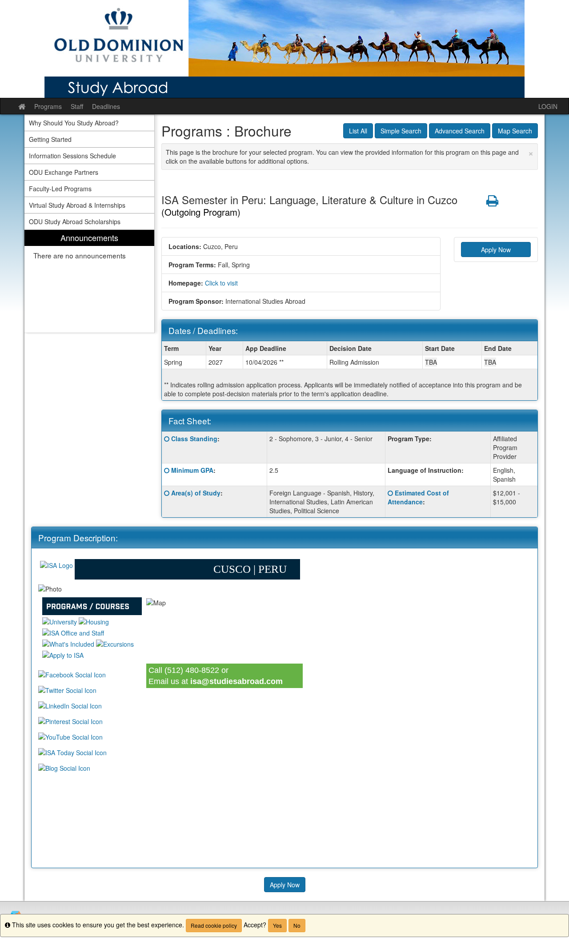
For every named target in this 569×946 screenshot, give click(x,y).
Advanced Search (460, 130)
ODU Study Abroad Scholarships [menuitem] (74, 221)
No (297, 925)
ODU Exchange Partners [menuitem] (63, 172)
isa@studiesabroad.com (236, 681)
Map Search (515, 130)
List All (358, 130)
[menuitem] (89, 281)
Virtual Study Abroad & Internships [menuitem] (77, 205)
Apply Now (496, 249)
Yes (277, 925)
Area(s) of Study (195, 492)
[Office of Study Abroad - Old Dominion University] (284, 49)
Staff (77, 106)
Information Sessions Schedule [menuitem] (72, 155)
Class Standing (194, 438)
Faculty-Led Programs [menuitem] (60, 188)
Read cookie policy (214, 925)
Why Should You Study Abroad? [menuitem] (74, 122)
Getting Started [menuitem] (50, 139)
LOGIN (547, 106)
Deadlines (106, 106)
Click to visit (221, 282)
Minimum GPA (192, 470)
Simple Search (401, 130)
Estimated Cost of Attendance (418, 497)
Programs (48, 106)
